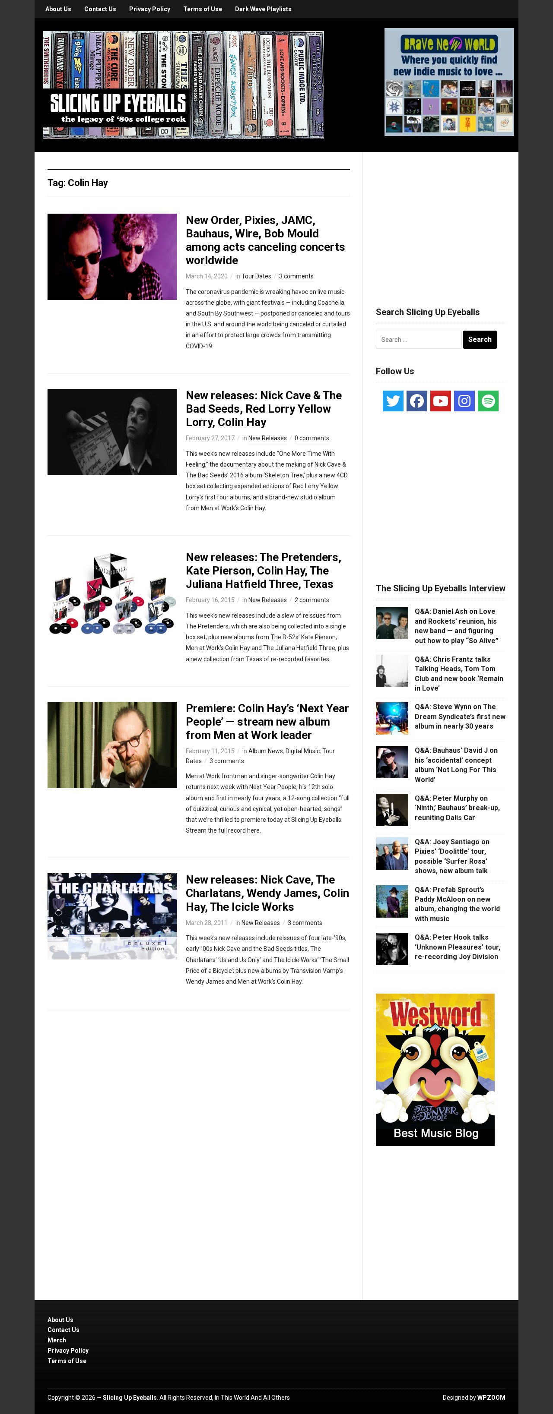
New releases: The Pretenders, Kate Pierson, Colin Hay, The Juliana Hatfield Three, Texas (263, 570)
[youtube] (440, 401)
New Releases (267, 438)
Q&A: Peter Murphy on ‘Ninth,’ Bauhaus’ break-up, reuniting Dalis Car (457, 808)
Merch (57, 1340)
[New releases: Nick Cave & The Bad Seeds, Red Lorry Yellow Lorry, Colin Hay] (112, 431)
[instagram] (464, 401)
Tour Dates (256, 276)
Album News (265, 751)
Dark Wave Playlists (263, 9)
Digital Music (303, 751)
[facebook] (417, 401)
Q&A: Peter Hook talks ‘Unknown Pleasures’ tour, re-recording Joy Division (457, 947)
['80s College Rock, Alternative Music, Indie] (183, 84)
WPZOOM (491, 1397)
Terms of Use (202, 9)
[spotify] (488, 401)
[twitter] (393, 401)
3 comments (296, 276)
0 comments (312, 438)
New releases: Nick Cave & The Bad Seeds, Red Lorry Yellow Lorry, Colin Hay (264, 409)
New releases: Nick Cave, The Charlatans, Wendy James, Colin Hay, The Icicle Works (267, 893)
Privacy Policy (149, 9)
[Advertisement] (440, 219)
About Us (58, 9)
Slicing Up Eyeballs (130, 1397)
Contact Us (100, 9)
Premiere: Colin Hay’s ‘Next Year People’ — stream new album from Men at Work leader (267, 722)
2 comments (312, 600)
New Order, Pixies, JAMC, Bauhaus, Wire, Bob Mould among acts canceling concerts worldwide (265, 240)
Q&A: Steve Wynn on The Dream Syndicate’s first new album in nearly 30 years (460, 716)
